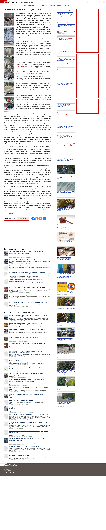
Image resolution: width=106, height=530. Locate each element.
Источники (35, 5)
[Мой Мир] (44, 218)
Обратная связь (7, 469)
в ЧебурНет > (66, 5)
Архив (29, 5)
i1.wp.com (8, 111)
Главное (23, 5)
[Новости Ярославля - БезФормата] (8, 2)
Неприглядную (20, 66)
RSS (14, 472)
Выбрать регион (7, 470)
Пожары (58, 5)
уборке (44, 33)
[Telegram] (40, 218)
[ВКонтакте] (33, 218)
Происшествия (50, 5)
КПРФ (14, 218)
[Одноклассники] (37, 218)
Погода (42, 5)
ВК (17, 83)
